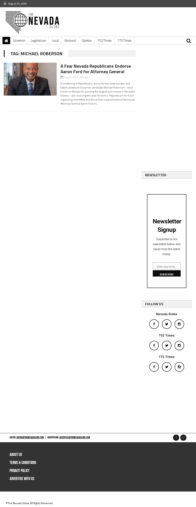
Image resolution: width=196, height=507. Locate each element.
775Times (124, 40)
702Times (104, 40)
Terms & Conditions (23, 462)
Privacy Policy (19, 470)
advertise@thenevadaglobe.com (74, 437)
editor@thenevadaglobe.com (30, 437)
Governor (19, 40)
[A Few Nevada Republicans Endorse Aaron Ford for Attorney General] (30, 79)
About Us (16, 454)
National (70, 40)
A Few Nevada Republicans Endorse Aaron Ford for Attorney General (95, 68)
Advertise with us (22, 478)
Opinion (87, 40)
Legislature (38, 40)
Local (55, 40)
